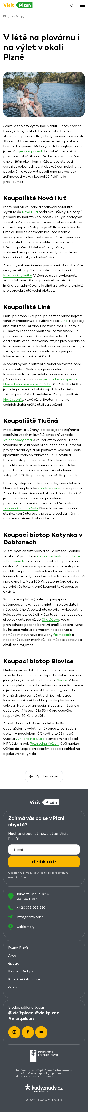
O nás (12, 987)
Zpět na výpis (47, 776)
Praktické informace (24, 979)
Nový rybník (13, 399)
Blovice (61, 680)
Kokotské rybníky (17, 275)
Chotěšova (50, 619)
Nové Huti (30, 212)
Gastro (13, 963)
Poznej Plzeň (18, 947)
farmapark (62, 634)
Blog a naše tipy (20, 971)
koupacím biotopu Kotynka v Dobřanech (42, 558)
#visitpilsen (21, 1018)
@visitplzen (21, 1013)
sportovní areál (50, 488)
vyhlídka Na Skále (30, 739)
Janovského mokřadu (20, 508)
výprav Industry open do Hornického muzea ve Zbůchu (40, 382)
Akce (12, 955)
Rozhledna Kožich (44, 743)
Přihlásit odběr (44, 861)
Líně (64, 321)
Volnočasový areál (18, 440)
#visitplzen (47, 1013)
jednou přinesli (31, 151)
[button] (72, 5)
